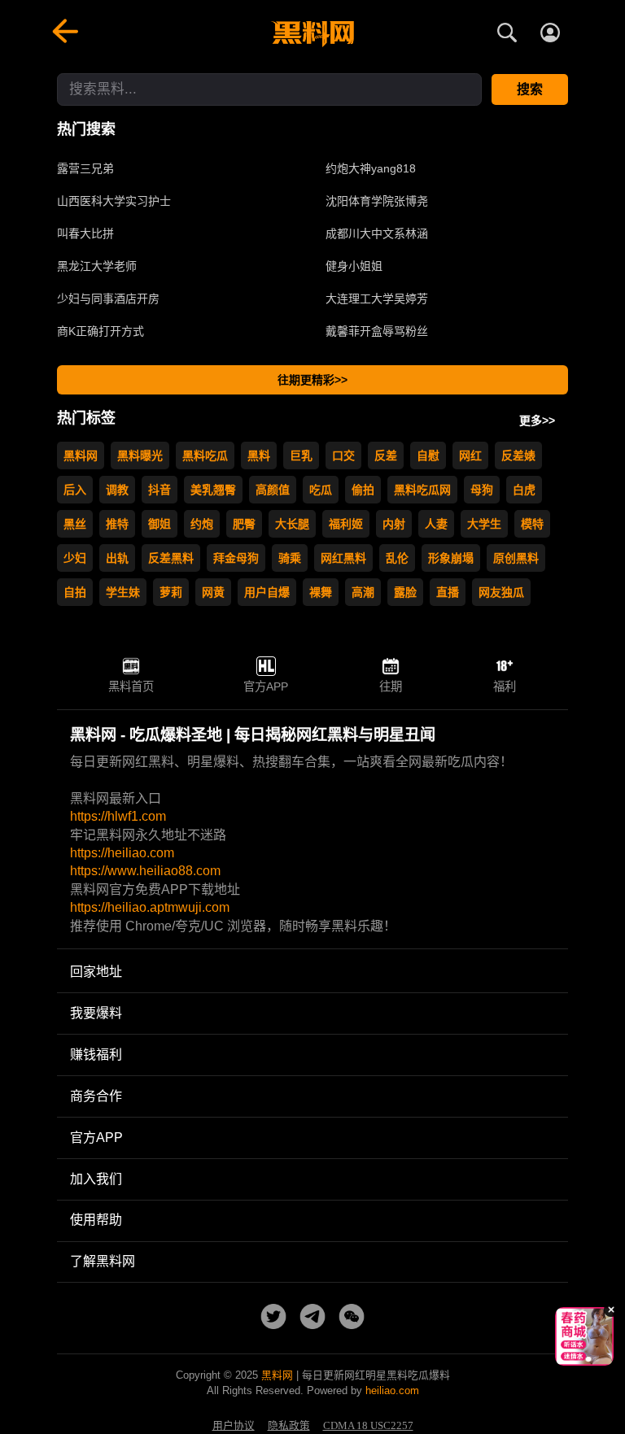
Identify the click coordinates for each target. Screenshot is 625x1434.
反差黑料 (171, 557)
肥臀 (244, 523)
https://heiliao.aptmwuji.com (149, 907)
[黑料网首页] (312, 34)
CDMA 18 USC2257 (368, 1426)
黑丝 (74, 523)
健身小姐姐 (354, 265)
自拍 (74, 592)
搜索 (530, 89)
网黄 (213, 592)
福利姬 (346, 523)
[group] (584, 1336)
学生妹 (123, 592)
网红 (470, 455)
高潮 (363, 592)
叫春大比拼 (85, 233)
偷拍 (363, 489)
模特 (532, 523)
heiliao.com (392, 1390)
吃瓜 (320, 489)
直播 (447, 592)
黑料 (258, 455)
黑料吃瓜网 (422, 489)
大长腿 (292, 523)
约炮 (201, 523)
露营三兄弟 (85, 168)
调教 (117, 489)
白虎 (524, 489)
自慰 (428, 455)
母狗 (481, 489)
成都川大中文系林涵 (377, 233)
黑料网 (80, 455)
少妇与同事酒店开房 (108, 298)
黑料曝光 (140, 455)
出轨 (117, 557)
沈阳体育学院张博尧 (377, 200)
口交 (343, 455)
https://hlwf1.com (118, 816)
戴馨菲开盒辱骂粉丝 (377, 331)
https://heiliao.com (122, 853)
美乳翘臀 (213, 489)
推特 (117, 523)
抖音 (159, 489)
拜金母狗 (236, 557)
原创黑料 (516, 557)
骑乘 (289, 557)
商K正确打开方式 (100, 331)
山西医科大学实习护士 (114, 200)
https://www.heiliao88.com (145, 871)
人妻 (436, 523)
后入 (74, 489)
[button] (572, 1359)
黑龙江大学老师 (97, 265)
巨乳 (301, 455)
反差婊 (518, 455)
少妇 (74, 557)
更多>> (537, 420)
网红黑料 (343, 557)
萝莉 (171, 592)
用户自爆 (267, 592)
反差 (385, 455)
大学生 (484, 523)
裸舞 (320, 592)
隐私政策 (289, 1426)
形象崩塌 (451, 557)
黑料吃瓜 (205, 455)
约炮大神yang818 (371, 168)
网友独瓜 (501, 592)
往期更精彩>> (312, 379)
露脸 (405, 592)
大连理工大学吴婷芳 (377, 298)
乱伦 (397, 557)
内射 (393, 523)
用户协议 (233, 1426)
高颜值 (273, 489)
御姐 (159, 523)
